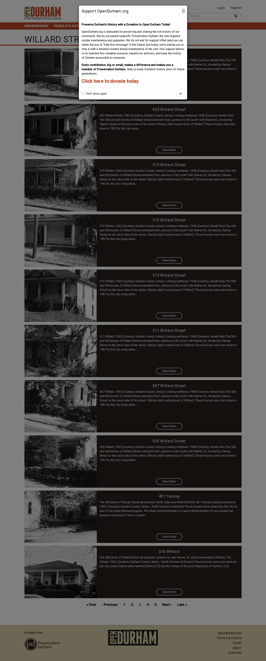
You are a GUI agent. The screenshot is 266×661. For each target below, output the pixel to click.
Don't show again (96, 93)
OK (180, 93)
